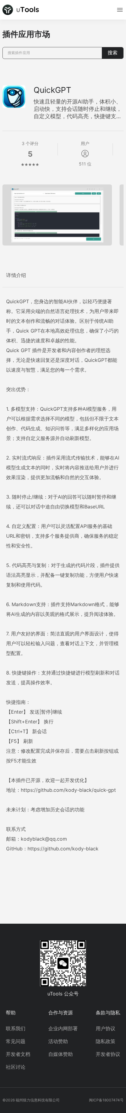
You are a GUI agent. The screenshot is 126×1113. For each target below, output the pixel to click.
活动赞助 (58, 1041)
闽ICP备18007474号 (106, 1100)
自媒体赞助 (60, 1054)
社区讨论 (15, 1067)
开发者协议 (108, 1054)
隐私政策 (105, 1041)
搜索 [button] (112, 52)
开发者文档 (18, 1054)
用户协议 (105, 1028)
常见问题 (15, 1041)
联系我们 (15, 1028)
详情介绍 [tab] (16, 275)
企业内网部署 (63, 1028)
